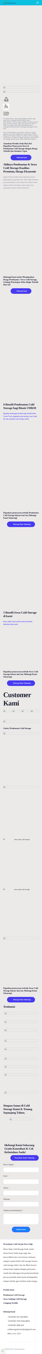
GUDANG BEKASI (16, 1325)
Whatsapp (6, 1199)
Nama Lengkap (8, 1164)
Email (5, 1176)
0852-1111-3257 (14, 1333)
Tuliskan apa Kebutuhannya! (12, 1210)
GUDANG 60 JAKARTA (18, 1317)
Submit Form (21, 1229)
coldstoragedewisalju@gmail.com (21, 1329)
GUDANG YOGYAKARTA (19, 1321)
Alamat (5, 1188)
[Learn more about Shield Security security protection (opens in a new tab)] (3, 1351)
